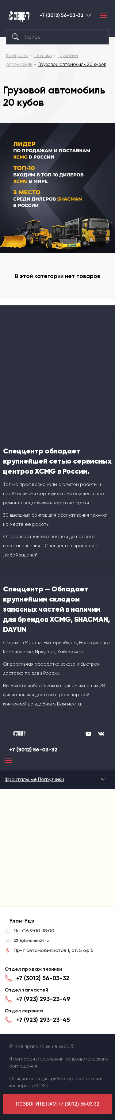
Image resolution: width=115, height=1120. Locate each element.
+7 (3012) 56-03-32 (61, 15)
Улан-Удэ (89, 15)
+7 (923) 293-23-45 (43, 1019)
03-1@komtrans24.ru (31, 940)
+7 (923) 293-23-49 (43, 999)
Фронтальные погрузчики (34, 779)
